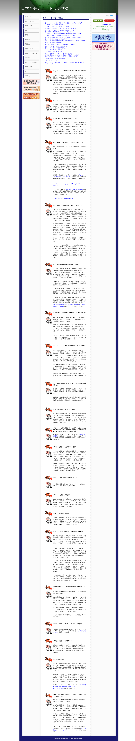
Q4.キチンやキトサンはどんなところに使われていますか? (60, 28)
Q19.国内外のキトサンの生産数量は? (55, 58)
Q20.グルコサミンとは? (51, 60)
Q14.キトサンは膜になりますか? (53, 49)
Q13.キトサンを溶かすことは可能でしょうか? (57, 48)
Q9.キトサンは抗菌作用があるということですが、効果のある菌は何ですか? (65, 37)
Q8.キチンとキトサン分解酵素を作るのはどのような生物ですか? (62, 35)
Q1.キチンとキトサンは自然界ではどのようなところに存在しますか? (63, 23)
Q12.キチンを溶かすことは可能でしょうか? (56, 46)
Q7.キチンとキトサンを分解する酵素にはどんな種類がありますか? (63, 33)
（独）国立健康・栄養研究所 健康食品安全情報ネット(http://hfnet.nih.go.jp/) (69, 686)
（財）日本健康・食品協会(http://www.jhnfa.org (65, 304)
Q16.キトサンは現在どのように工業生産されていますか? (60, 53)
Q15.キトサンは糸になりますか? (53, 51)
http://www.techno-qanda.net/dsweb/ (63, 198)
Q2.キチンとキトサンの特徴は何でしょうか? (57, 24)
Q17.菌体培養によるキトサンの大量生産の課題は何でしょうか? (62, 55)
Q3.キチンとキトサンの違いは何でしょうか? (57, 26)
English (112, 15)
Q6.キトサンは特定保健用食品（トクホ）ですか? (58, 32)
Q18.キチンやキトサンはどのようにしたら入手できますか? (61, 57)
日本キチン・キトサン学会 (45, 8)
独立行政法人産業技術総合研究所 (74, 189)
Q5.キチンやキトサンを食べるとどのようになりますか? (60, 30)
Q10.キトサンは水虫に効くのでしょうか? (56, 39)
